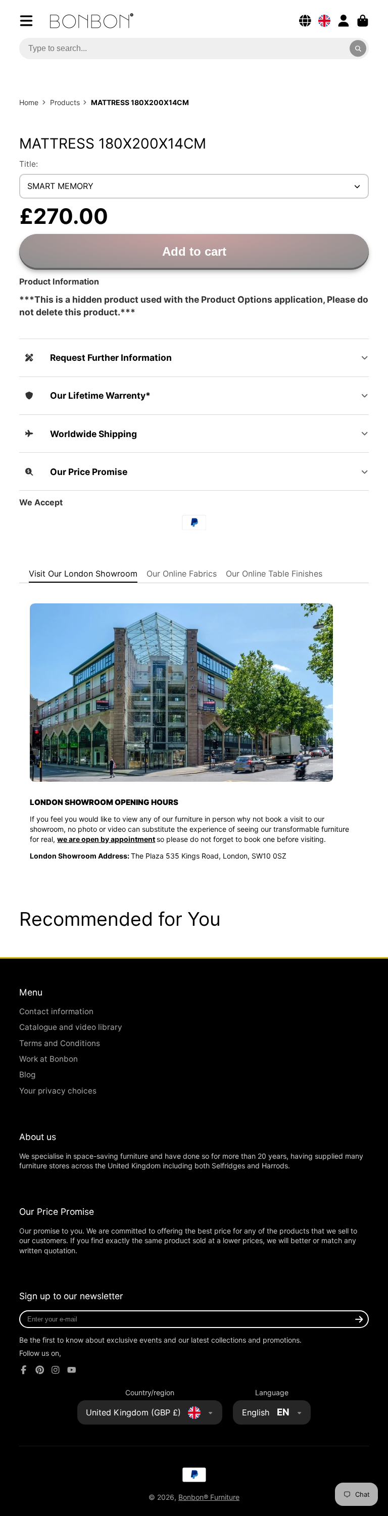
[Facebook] (23, 1370)
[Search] (358, 48)
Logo (91, 21)
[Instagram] (55, 1370)
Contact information (56, 1011)
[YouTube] (71, 1370)
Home (28, 102)
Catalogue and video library (70, 1027)
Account (343, 21)
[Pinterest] (39, 1370)
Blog (27, 1074)
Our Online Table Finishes (274, 573)
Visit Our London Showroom (83, 573)
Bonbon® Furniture (208, 1497)
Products (65, 102)
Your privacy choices (57, 1091)
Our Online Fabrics (182, 573)
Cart (363, 21)
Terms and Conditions (59, 1043)
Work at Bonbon (48, 1059)
